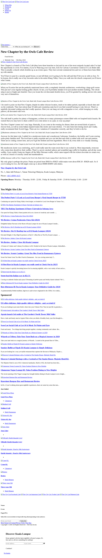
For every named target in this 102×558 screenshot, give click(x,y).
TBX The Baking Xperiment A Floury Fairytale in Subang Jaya (27, 209)
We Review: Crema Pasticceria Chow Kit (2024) (20, 220)
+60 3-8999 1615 (13, 176)
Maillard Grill (5, 408)
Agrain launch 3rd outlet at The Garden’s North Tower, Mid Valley (28, 314)
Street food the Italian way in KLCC (16, 276)
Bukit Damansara (10, 412)
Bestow (3, 476)
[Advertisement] (51, 29)
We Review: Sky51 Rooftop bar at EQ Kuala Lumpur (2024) (26, 231)
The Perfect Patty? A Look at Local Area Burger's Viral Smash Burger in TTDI (33, 198)
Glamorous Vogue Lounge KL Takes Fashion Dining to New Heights (29, 370)
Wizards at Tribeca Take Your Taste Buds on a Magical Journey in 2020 (30, 337)
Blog (2, 523)
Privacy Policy (20, 523)
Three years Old (6, 487)
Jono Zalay (4, 431)
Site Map (28, 523)
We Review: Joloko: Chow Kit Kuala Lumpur (20, 242)
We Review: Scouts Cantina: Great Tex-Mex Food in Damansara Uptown (31, 253)
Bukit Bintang (9, 480)
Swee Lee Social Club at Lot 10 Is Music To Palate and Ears (25, 325)
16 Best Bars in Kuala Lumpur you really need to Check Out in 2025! (29, 264)
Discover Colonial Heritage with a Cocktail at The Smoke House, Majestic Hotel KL (35, 359)
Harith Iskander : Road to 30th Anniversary (16, 453)
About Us (7, 523)
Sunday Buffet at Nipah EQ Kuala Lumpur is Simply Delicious (26, 348)
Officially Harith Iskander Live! (11, 442)
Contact (13, 523)
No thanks (7, 553)
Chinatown (8, 401)
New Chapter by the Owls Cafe (13, 168)
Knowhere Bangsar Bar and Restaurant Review (20, 381)
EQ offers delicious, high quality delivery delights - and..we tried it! (28, 303)
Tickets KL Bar (6, 419)
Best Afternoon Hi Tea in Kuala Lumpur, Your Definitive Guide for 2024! (30, 287)
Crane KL (4, 464)
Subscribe (23, 521)
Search (37, 46)
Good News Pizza (7, 397)
